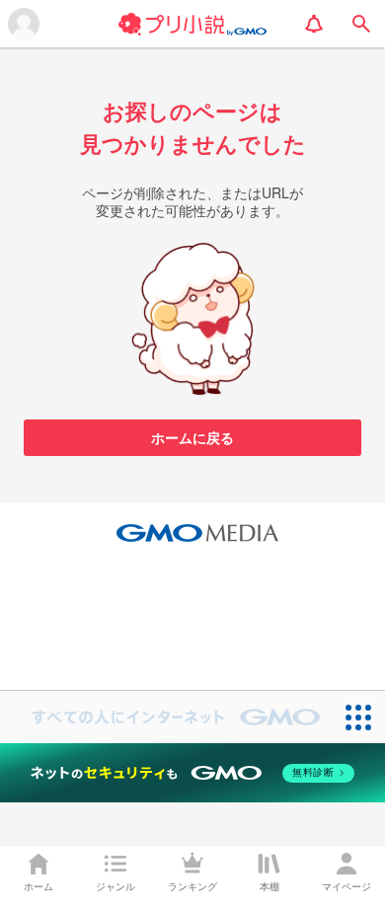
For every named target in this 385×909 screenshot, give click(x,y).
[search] (361, 23)
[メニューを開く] (23, 23)
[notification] (314, 23)
